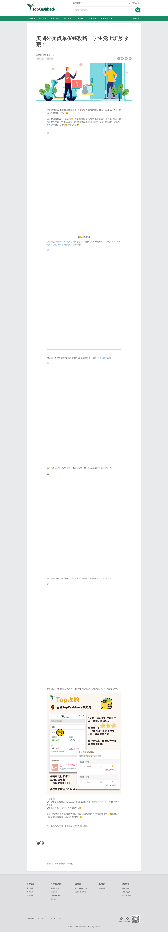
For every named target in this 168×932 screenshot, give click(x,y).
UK (38, 918)
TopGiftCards (56, 895)
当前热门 (54, 899)
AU (59, 918)
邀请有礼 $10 (106, 18)
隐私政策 (125, 888)
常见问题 (30, 895)
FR (55, 918)
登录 (56, 864)
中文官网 (68, 18)
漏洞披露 (102, 888)
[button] (77, 2)
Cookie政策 (126, 895)
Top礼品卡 (91, 18)
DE (51, 918)
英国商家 (79, 18)
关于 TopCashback (81, 888)
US (43, 918)
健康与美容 (55, 18)
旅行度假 (42, 18)
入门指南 (30, 888)
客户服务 (30, 892)
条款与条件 (126, 892)
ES (67, 918)
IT (63, 918)
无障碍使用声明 (80, 892)
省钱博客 (54, 892)
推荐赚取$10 (55, 888)
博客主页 (40, 59)
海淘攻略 (50, 59)
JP (46, 918)
